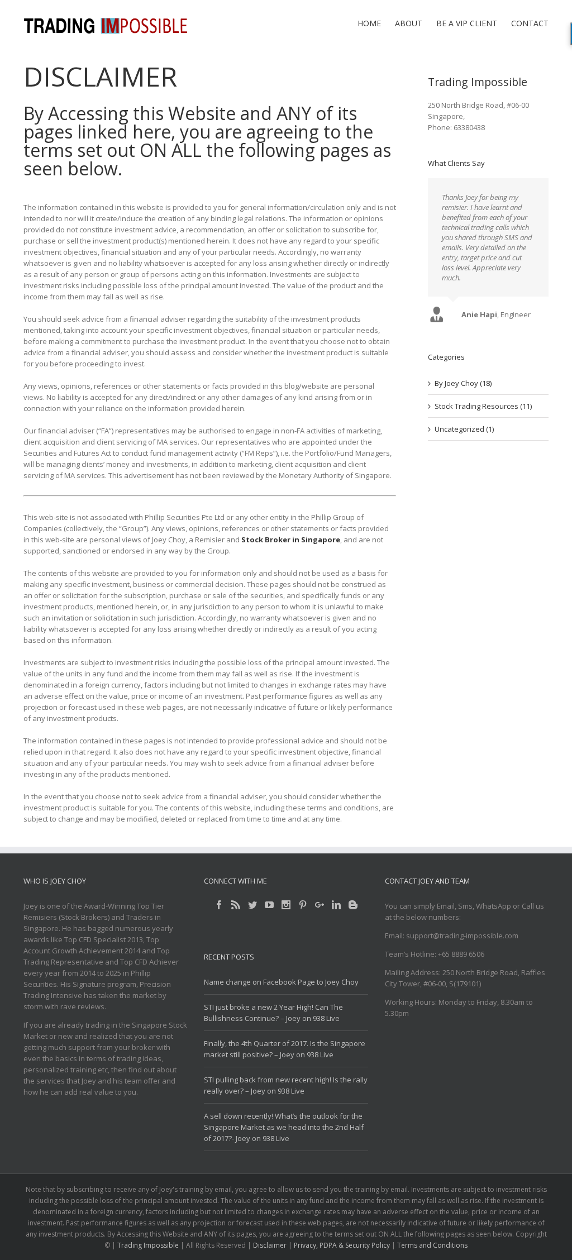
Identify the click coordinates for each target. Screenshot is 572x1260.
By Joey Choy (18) (463, 392)
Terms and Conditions (432, 1245)
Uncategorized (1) (464, 438)
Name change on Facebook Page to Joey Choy (281, 982)
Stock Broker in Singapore (290, 539)
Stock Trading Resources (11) (483, 415)
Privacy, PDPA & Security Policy (342, 1245)
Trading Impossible (148, 1245)
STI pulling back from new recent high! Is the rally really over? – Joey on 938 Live (286, 1085)
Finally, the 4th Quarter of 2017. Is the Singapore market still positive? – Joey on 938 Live (284, 1048)
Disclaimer (270, 1245)
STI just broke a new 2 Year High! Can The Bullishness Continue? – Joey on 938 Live (273, 1012)
